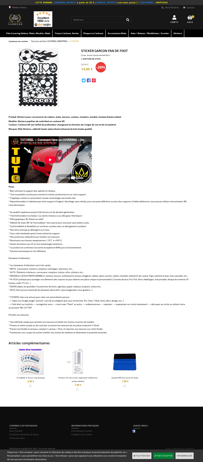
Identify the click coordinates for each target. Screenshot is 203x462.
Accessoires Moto (117, 33)
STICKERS (74, 41)
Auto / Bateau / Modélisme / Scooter (150, 33)
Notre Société (15, 431)
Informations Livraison (81, 431)
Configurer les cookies (81, 434)
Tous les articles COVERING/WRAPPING (49, 41)
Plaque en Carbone (93, 33)
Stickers (177, 33)
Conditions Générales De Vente (24, 434)
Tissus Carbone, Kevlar (67, 33)
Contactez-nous (17, 438)
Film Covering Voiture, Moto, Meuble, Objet (28, 33)
